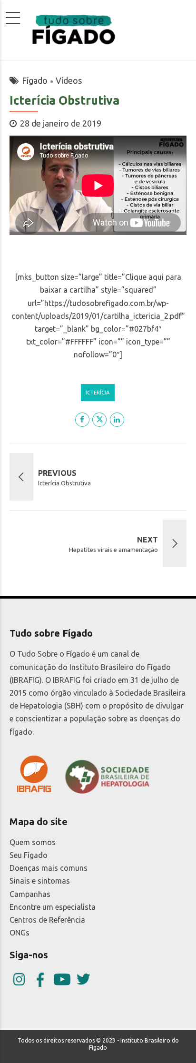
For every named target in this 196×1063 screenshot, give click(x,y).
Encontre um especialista (53, 907)
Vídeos (69, 80)
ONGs (19, 932)
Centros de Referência (47, 919)
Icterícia (98, 392)
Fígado (35, 80)
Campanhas (30, 894)
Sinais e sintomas (40, 880)
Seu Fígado (29, 855)
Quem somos (33, 842)
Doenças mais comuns (49, 868)
